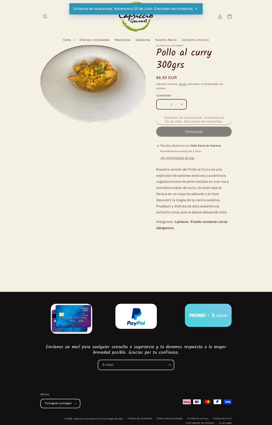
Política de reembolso (140, 418)
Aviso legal (225, 423)
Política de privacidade (170, 418)
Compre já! (194, 131)
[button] (45, 16)
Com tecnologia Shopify (109, 418)
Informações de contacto (200, 423)
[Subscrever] (169, 365)
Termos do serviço (197, 418)
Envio (183, 84)
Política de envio (222, 418)
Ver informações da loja (177, 158)
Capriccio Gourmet (85, 418)
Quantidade (163, 95)
